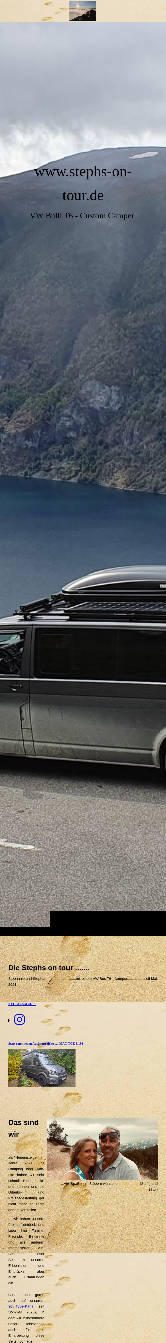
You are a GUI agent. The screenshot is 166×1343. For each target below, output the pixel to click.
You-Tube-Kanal (21, 1306)
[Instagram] (19, 1019)
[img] (83, 479)
